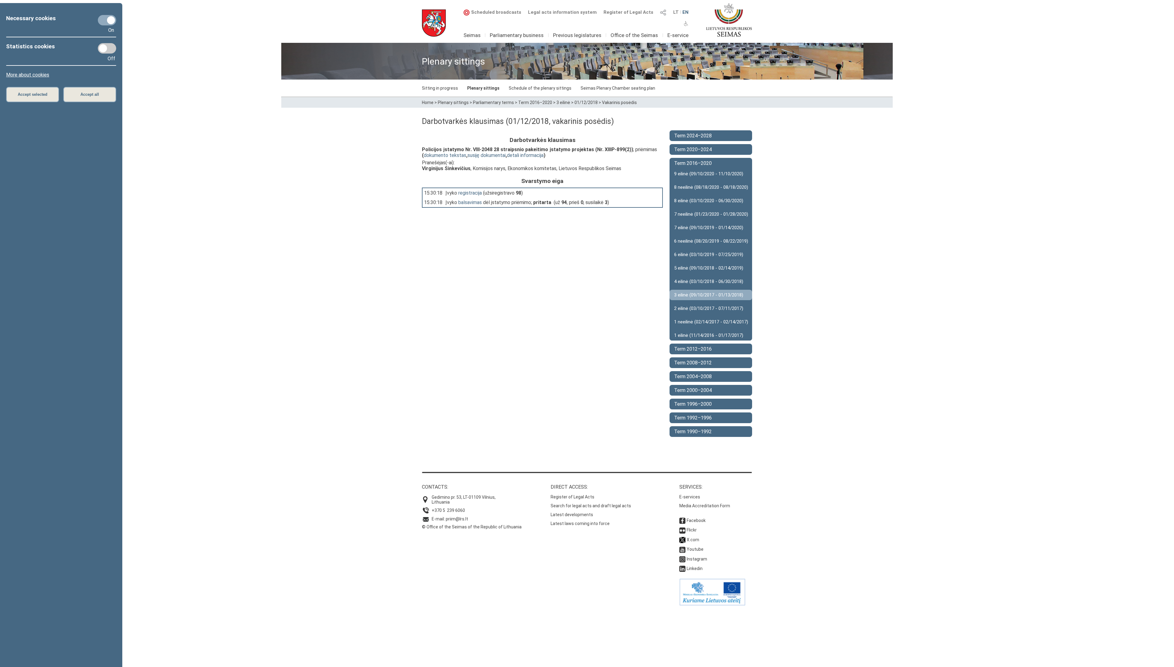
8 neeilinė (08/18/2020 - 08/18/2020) (711, 187)
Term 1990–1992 (693, 431)
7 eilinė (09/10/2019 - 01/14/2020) (708, 227)
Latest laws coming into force (580, 523)
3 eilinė (563, 102)
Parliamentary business (517, 35)
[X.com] (682, 539)
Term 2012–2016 (693, 349)
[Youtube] (682, 549)
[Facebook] (682, 520)
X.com (693, 539)
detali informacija (525, 155)
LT (676, 12)
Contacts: (435, 487)
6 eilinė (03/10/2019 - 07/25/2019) (708, 254)
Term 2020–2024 (693, 149)
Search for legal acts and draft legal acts (591, 505)
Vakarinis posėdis (619, 102)
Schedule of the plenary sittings (540, 88)
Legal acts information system (562, 12)
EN (685, 12)
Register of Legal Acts (628, 12)
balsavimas (470, 202)
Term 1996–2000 (693, 404)
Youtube (695, 549)
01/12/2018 (586, 102)
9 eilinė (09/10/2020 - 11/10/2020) (708, 174)
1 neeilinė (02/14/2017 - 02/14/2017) (711, 322)
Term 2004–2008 (693, 376)
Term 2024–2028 (693, 136)
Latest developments (572, 514)
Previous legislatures (577, 35)
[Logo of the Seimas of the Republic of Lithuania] (729, 20)
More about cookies (27, 75)
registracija (470, 193)
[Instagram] (682, 559)
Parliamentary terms (493, 102)
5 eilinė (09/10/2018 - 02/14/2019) (708, 268)
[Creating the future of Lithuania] (712, 604)
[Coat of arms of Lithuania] (434, 23)
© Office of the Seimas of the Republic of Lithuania (472, 526)
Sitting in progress (440, 88)
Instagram (697, 559)
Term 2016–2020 (535, 102)
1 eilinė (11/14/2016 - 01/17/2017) (708, 335)
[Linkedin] (682, 568)
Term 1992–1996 (693, 418)
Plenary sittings (483, 88)
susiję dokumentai (486, 155)
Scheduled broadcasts (496, 12)
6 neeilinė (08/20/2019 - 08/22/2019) (711, 241)
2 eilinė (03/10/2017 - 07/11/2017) (708, 308)
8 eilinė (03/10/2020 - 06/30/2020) (708, 200)
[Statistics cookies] (107, 48)
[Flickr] (682, 529)
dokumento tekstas (445, 155)
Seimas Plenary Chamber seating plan (618, 88)
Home (428, 102)
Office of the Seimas (634, 35)
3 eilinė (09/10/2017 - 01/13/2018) (708, 295)
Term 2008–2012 (693, 363)
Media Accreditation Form (704, 505)
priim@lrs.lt (457, 518)
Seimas (472, 35)
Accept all (89, 94)
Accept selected (32, 94)
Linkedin (695, 568)
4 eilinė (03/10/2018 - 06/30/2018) (708, 281)
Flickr (692, 529)
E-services (689, 496)
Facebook (696, 520)
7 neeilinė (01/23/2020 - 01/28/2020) (711, 214)
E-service (678, 35)
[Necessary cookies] (107, 20)
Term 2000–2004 (693, 390)
